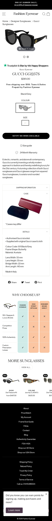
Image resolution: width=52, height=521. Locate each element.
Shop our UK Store (26, 448)
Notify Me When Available (26, 136)
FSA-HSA (26, 443)
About (26, 408)
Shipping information (26, 187)
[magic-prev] (5, 38)
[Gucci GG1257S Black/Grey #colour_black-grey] (24, 57)
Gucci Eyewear (25, 69)
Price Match (26, 412)
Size (25, 117)
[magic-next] (47, 38)
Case (26, 193)
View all (26, 367)
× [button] (46, 494)
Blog (26, 434)
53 (25, 122)
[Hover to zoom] (26, 39)
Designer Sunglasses (21, 21)
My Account (26, 417)
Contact (26, 430)
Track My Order (26, 470)
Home (5, 21)
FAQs (26, 426)
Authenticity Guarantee (26, 439)
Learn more (14, 510)
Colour (25, 100)
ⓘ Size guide (26, 145)
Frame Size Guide (26, 421)
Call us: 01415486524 (26, 483)
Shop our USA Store (26, 452)
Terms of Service (26, 479)
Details (26, 231)
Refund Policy (26, 466)
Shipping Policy (26, 462)
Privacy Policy (26, 475)
